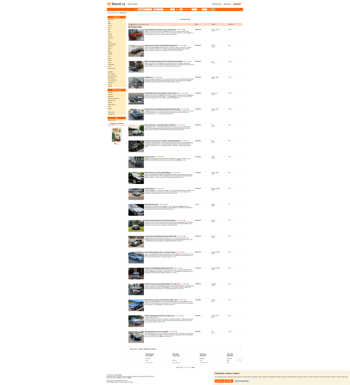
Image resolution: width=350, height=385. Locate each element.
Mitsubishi (110, 46)
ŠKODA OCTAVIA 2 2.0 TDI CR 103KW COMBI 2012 (157, 172)
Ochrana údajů (140, 376)
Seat (109, 56)
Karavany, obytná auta (113, 98)
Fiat (109, 29)
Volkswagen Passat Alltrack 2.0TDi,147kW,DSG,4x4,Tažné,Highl (160, 45)
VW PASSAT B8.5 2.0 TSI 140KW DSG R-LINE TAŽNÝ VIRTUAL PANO (162, 109)
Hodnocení (119, 376)
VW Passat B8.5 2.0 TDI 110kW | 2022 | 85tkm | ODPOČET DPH (160, 236)
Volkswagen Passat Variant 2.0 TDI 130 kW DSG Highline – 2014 (160, 299)
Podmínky (134, 376)
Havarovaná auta (112, 76)
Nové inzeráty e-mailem (135, 27)
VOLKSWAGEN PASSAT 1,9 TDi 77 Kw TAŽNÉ (156, 331)
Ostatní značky (111, 68)
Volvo (109, 66)
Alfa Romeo (111, 19)
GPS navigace (111, 74)
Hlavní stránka (111, 12)
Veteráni (110, 86)
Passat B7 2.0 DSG (149, 156)
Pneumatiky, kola (112, 80)
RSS (146, 376)
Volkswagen (111, 64)
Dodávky (110, 94)
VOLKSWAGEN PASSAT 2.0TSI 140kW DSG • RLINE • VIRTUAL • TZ (161, 93)
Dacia (109, 27)
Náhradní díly (111, 78)
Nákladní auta (111, 100)
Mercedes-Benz (112, 44)
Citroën (110, 25)
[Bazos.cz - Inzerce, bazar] (116, 5)
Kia (109, 40)
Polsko (126, 382)
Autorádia (110, 72)
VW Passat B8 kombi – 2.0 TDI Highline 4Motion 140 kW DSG (160, 125)
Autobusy (110, 92)
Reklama (129, 376)
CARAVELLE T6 (148, 77)
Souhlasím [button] (219, 381)
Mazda (109, 42)
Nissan (110, 48)
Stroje (109, 106)
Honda (109, 33)
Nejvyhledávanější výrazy (121, 380)
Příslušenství (111, 82)
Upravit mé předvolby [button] (241, 381)
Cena (196, 24)
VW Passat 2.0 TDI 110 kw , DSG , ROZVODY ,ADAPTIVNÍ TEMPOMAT (162, 141)
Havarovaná (111, 112)
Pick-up (110, 102)
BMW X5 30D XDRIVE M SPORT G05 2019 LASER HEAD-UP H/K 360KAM (163, 61)
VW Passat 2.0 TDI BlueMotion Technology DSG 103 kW (158, 268)
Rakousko (130, 382)
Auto (117, 12)
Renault (110, 54)
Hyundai (110, 36)
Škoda (109, 60)
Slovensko (121, 382)
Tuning (110, 84)
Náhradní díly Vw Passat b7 (151, 204)
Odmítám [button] (229, 381)
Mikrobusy (110, 96)
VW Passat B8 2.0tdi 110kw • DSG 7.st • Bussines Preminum (159, 252)
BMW (109, 23)
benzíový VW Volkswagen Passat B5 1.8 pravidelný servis (159, 315)
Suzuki (109, 58)
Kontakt (124, 376)
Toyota (109, 62)
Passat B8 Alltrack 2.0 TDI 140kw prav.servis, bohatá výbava (160, 29)
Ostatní (110, 108)
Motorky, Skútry (112, 120)
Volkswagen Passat (149, 188)
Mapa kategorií (110, 380)
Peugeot (110, 52)
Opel (109, 50)
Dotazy (114, 376)
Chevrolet (110, 38)
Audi (109, 21)
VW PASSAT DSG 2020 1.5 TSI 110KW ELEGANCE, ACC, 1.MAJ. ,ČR (162, 284)
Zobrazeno (231, 24)
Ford (109, 31)
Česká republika (114, 382)
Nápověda (109, 376)
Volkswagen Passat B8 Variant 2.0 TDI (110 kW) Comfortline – (160, 220)
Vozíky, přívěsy (111, 104)
